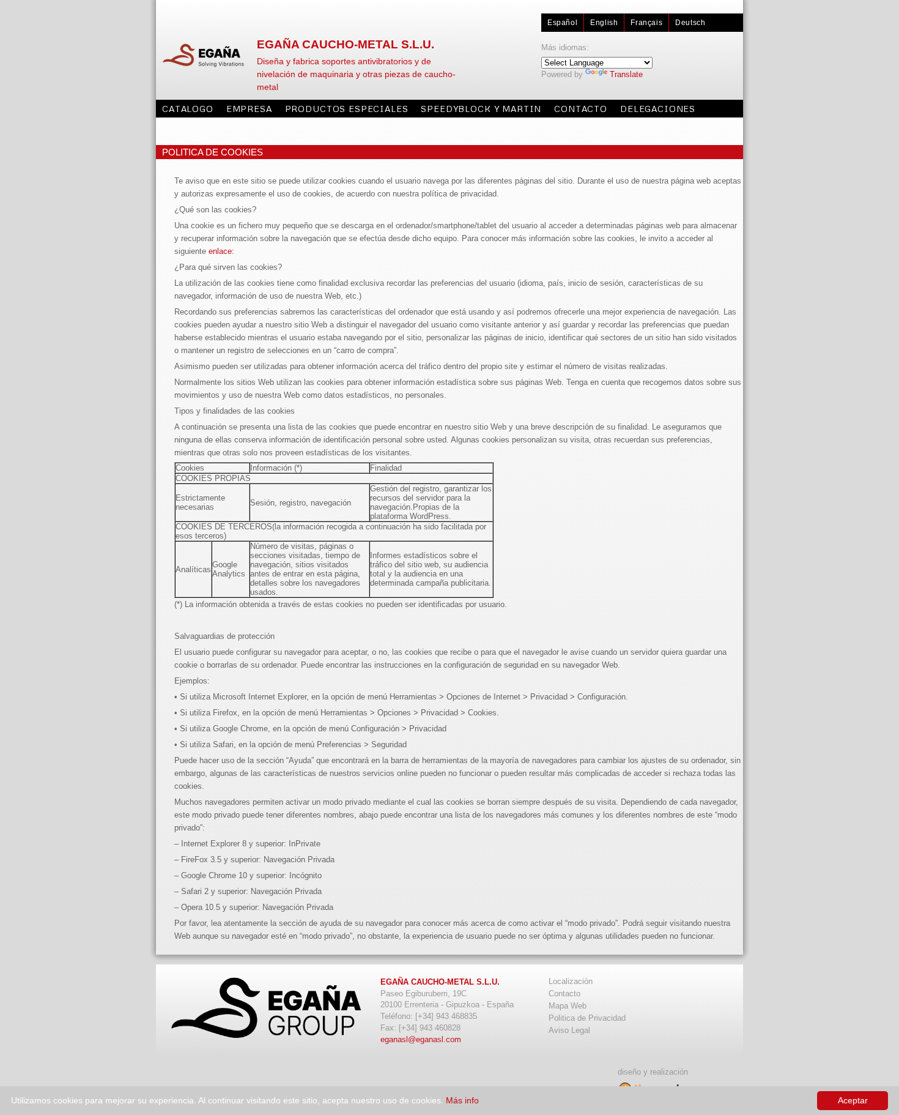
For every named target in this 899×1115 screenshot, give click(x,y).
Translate (626, 74)
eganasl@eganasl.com (420, 1039)
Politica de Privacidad (587, 1018)
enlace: (221, 251)
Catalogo (187, 108)
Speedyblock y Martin (481, 108)
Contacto (580, 108)
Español (562, 22)
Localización (571, 981)
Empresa (249, 108)
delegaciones (657, 108)
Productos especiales (347, 108)
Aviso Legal (569, 1030)
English (604, 22)
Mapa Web (567, 1005)
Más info (462, 1100)
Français (646, 22)
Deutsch (690, 22)
